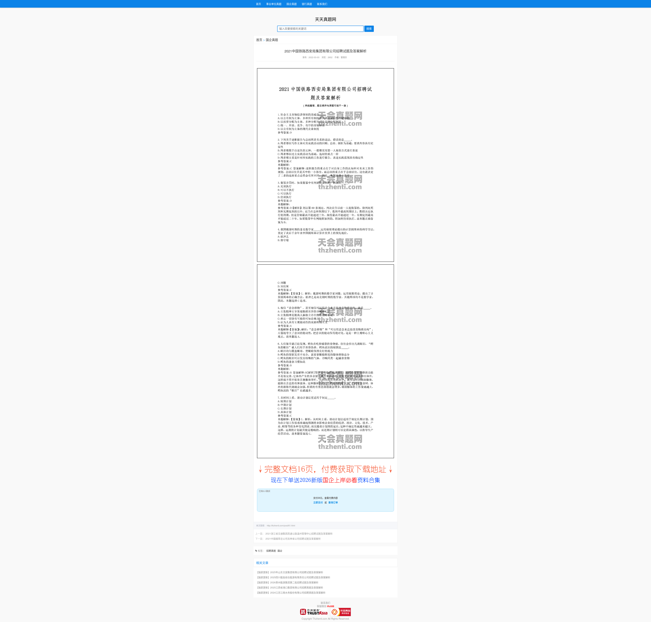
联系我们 (322, 4)
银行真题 (307, 4)
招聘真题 (271, 550)
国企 (280, 550)
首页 (258, 4)
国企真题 (292, 4)
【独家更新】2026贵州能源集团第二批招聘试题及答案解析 (287, 582)
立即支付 (318, 502)
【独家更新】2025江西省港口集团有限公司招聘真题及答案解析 (289, 587)
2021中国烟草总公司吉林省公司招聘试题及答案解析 (293, 538)
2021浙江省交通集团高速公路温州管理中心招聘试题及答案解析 (299, 533)
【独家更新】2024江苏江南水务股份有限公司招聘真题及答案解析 (291, 592)
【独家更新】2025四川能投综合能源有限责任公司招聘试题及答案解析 (293, 577)
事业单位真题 (273, 4)
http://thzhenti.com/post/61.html (281, 525)
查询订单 (333, 502)
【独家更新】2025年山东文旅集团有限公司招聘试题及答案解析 (289, 572)
